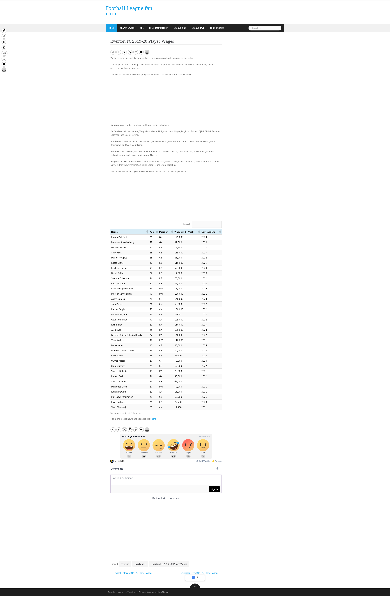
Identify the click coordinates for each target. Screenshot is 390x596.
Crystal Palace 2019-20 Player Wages (133, 572)
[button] (147, 232)
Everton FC (140, 563)
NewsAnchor (152, 592)
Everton (125, 563)
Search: (187, 223)
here (154, 418)
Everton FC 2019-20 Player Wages (169, 563)
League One (180, 28)
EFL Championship (158, 28)
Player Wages (127, 28)
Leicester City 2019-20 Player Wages (199, 572)
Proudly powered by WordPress (122, 592)
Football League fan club (129, 11)
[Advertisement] (166, 100)
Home (112, 28)
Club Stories (217, 28)
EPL (142, 28)
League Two (198, 28)
